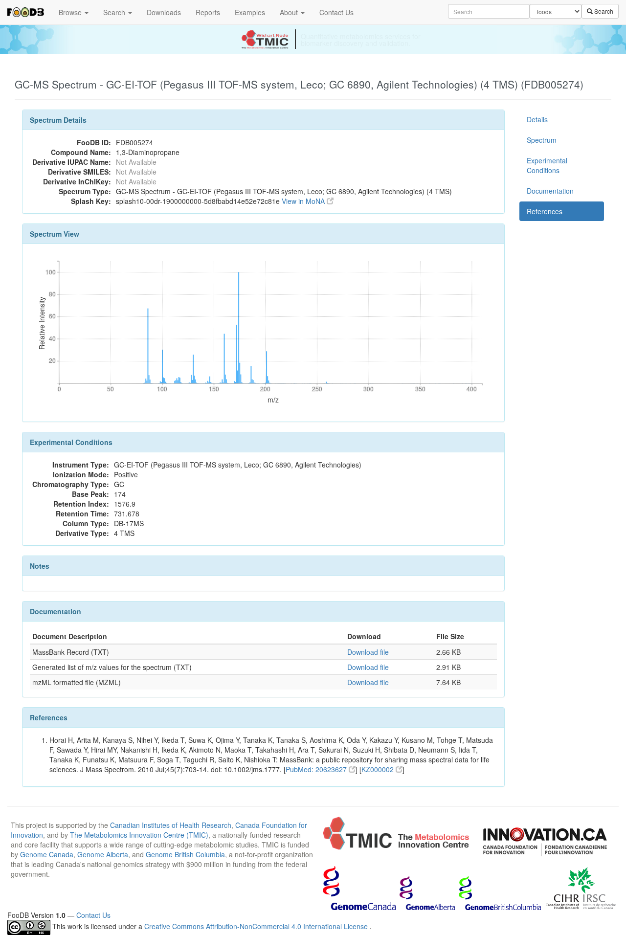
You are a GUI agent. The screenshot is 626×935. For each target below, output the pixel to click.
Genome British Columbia (185, 854)
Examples (250, 12)
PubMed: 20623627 (317, 769)
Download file (368, 652)
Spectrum (542, 140)
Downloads (164, 12)
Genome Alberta (102, 854)
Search (115, 12)
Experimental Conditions (547, 165)
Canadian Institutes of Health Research (170, 825)
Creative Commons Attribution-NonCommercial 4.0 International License (257, 926)
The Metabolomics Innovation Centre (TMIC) (139, 835)
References (544, 211)
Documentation (550, 191)
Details (537, 119)
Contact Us (336, 12)
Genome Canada (46, 854)
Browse (71, 12)
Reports (208, 12)
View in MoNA (304, 201)
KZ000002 (378, 769)
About (290, 12)
